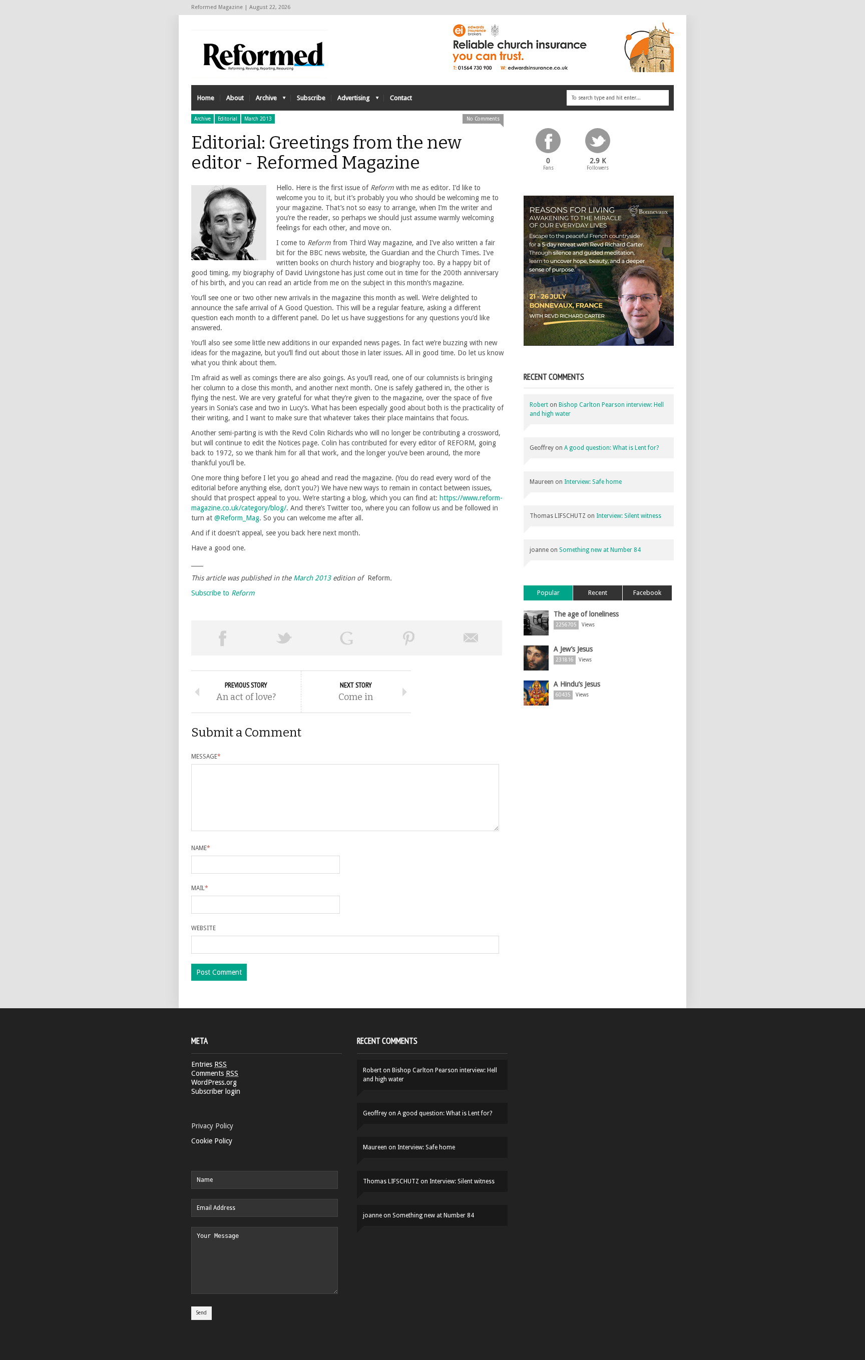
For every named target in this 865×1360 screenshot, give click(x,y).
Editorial (227, 119)
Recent (597, 592)
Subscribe (311, 98)
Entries (209, 1064)
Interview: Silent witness (628, 515)
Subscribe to (223, 593)
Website (203, 928)
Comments (214, 1073)
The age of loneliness (586, 614)
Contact (401, 98)
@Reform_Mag (236, 518)
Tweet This (284, 637)
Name (200, 848)
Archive (263, 100)
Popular (548, 592)
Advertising (350, 100)
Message (206, 756)
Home (205, 98)
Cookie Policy (211, 1141)
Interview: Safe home (593, 481)
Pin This (409, 637)
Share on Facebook (222, 637)
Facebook (647, 592)
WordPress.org (214, 1082)
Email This (471, 637)
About (235, 98)
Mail (199, 888)
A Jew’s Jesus (573, 649)
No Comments (483, 119)
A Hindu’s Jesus (577, 684)
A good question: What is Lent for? (611, 447)
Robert (539, 404)
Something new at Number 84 (600, 549)
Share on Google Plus (346, 637)
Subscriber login (215, 1091)
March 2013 (258, 119)
